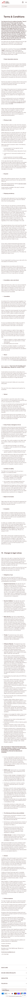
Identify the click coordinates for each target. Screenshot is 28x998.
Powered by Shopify (18, 996)
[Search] (2, 6)
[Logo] (5, 2)
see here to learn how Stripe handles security (13, 184)
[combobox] (14, 6)
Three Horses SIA (12, 996)
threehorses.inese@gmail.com (17, 102)
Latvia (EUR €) (5, 990)
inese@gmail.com (11, 765)
